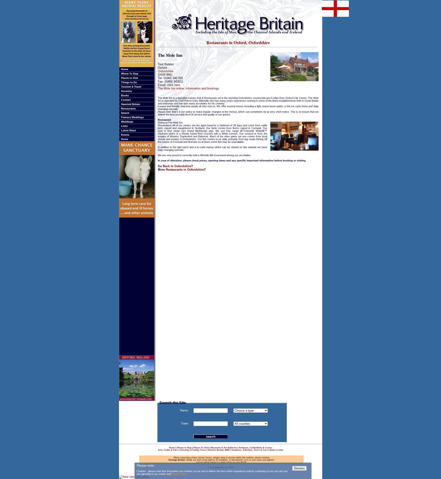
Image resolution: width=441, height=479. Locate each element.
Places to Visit (129, 78)
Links (124, 126)
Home (124, 69)
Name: (184, 410)
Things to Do (129, 82)
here (177, 85)
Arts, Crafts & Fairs (168, 450)
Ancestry (126, 91)
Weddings (127, 121)
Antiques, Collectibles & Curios (255, 448)
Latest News (128, 130)
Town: (185, 423)
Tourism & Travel (131, 86)
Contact (126, 99)
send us (247, 460)
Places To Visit (201, 448)
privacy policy (179, 474)
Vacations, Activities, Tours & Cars (249, 450)
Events (125, 134)
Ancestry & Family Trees (193, 450)
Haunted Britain (130, 104)
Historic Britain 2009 (218, 450)
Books (125, 95)
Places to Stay (184, 448)
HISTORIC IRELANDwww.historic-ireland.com (136, 378)
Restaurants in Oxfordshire (185, 169)
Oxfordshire (165, 71)
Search (125, 113)
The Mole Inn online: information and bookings (188, 88)
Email (272, 450)
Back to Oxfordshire (177, 166)
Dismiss (299, 468)
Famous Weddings (132, 117)
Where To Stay (129, 73)
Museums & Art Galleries (224, 448)
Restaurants (128, 108)
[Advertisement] (137, 287)
